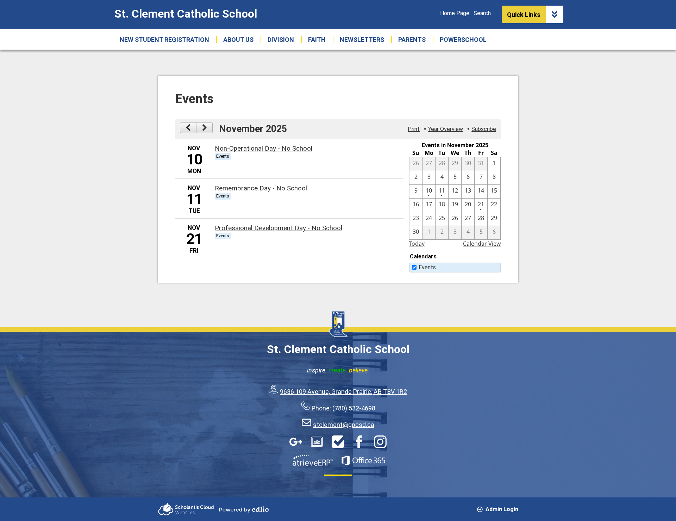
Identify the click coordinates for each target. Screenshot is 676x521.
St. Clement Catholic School (185, 13)
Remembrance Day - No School (261, 188)
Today (417, 243)
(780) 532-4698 (353, 408)
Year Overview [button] (445, 129)
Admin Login (502, 509)
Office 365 (363, 460)
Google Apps (296, 441)
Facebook (359, 441)
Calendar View (482, 243)
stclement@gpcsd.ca (343, 424)
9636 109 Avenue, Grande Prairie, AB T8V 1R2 (343, 391)
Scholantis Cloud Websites (186, 509)
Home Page (454, 13)
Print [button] (414, 129)
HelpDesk (338, 441)
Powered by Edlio (244, 509)
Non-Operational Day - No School (263, 148)
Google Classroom (317, 441)
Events (427, 267)
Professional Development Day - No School (278, 228)
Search (482, 13)
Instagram (380, 441)
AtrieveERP (312, 460)
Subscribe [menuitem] (483, 129)
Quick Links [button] (523, 14)
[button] (238, 39)
